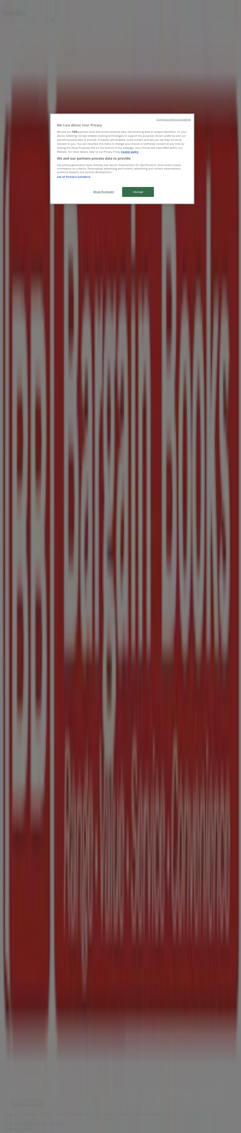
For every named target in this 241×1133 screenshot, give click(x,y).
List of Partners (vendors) (73, 176)
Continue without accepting (173, 119)
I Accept (138, 192)
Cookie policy (129, 152)
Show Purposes (103, 191)
